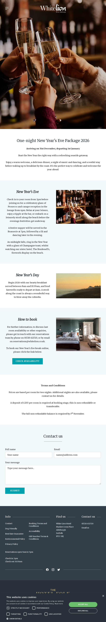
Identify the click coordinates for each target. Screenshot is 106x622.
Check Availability (27, 361)
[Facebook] (47, 569)
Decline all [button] (83, 611)
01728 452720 (87, 523)
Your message (12, 462)
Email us (85, 528)
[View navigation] (7, 8)
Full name (10, 449)
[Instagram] (53, 569)
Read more (59, 604)
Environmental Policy (15, 539)
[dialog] (53, 607)
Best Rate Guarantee (14, 534)
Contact (8, 523)
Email (57, 449)
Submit (15, 490)
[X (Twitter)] (58, 569)
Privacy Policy (11, 544)
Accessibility (34, 531)
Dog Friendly (11, 528)
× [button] (103, 596)
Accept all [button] (83, 604)
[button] (36, 618)
